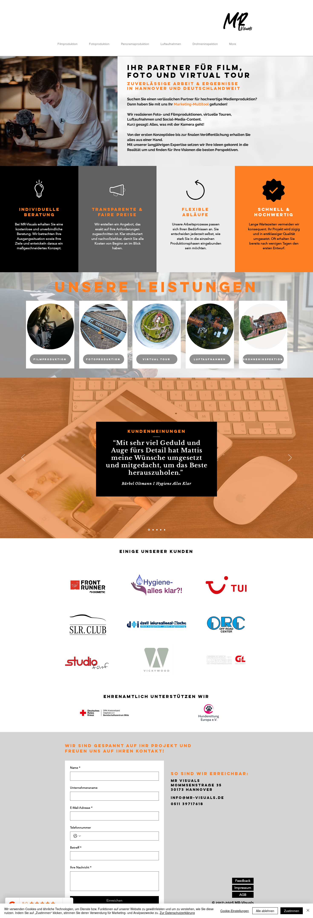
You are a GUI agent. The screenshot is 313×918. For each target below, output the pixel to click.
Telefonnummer (80, 827)
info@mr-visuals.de (197, 797)
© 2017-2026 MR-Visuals (233, 903)
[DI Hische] (157, 529)
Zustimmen (291, 911)
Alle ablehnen (265, 911)
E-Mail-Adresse (81, 808)
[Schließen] (307, 911)
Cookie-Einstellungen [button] (234, 911)
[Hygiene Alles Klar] (148, 529)
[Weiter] (290, 458)
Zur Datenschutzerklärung (177, 913)
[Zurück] (23, 458)
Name (75, 768)
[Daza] (153, 530)
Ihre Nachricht (80, 867)
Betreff (75, 847)
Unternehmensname (84, 788)
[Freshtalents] (164, 529)
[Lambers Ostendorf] (160, 529)
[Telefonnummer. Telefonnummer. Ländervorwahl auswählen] (77, 836)
